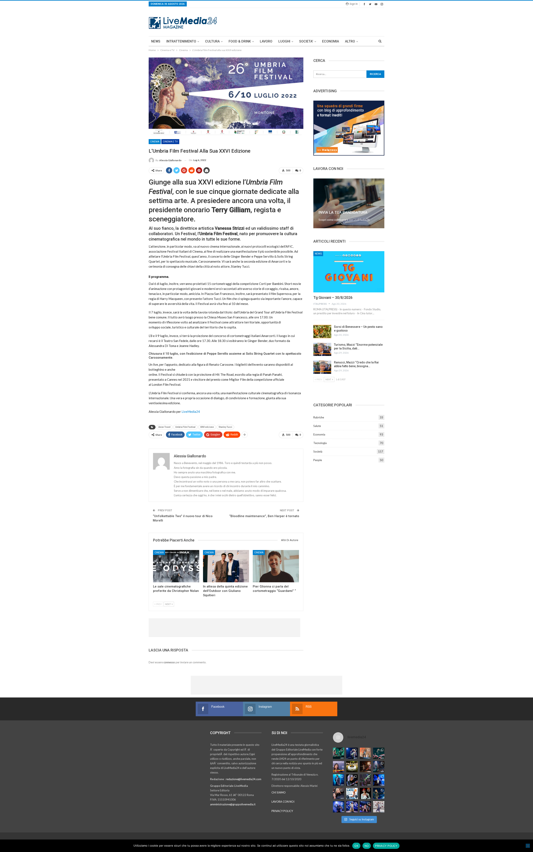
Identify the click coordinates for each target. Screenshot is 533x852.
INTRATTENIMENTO (181, 41)
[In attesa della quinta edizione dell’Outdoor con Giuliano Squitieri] (226, 566)
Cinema (154, 141)
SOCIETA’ (306, 41)
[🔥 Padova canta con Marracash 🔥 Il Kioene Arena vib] (378, 793)
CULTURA (212, 41)
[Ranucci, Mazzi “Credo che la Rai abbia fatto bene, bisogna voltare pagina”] (322, 367)
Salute (317, 426)
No (367, 845)
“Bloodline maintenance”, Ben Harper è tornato (264, 516)
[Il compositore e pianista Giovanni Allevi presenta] (351, 780)
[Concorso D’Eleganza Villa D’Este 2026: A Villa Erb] (351, 766)
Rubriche (318, 417)
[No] (528, 846)
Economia (319, 434)
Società (317, 451)
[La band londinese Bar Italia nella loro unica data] (365, 780)
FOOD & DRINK (240, 41)
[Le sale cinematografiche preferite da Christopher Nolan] (176, 566)
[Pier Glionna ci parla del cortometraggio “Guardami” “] (276, 566)
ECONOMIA (330, 41)
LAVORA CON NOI (282, 801)
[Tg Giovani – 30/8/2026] (348, 271)
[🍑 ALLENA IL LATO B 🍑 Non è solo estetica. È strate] (351, 793)
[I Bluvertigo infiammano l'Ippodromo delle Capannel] (338, 753)
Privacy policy (386, 845)
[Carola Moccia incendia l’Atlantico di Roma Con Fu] (338, 806)
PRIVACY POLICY (282, 811)
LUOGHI (284, 41)
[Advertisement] (308, 21)
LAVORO (266, 41)
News (318, 253)
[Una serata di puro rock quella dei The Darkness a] (351, 753)
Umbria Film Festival (185, 427)
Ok (356, 845)
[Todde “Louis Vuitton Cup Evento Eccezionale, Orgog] (338, 766)
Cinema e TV (170, 141)
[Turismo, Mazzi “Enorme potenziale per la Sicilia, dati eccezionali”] (322, 349)
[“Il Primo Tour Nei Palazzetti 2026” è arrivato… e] (378, 766)
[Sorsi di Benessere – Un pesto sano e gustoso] (322, 331)
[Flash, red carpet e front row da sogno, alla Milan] (338, 793)
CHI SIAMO (278, 792)
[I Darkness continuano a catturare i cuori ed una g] (365, 806)
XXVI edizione (207, 427)
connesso (169, 662)
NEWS (155, 41)
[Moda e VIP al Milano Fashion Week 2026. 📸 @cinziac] (365, 793)
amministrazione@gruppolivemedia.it (232, 804)
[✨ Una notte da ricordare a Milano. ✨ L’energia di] (351, 806)
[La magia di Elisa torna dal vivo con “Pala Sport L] (365, 766)
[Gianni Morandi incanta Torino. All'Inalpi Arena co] (338, 780)
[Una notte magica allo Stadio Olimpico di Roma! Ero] (378, 753)
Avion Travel (164, 427)
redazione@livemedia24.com (243, 779)
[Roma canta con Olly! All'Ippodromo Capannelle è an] (365, 753)
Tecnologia (320, 443)
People (317, 460)
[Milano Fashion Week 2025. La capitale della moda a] (378, 806)
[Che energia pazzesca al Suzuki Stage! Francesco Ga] (378, 780)
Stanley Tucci (225, 427)
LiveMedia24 (191, 411)
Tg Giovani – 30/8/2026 (332, 297)
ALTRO (350, 41)
